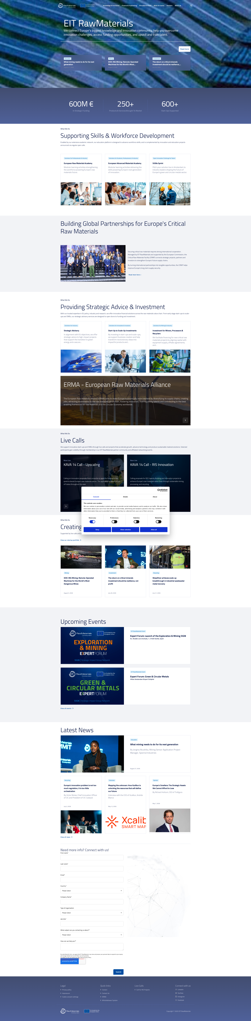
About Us (178, 5)
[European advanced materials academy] (125, 179)
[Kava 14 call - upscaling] (92, 483)
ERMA (104, 997)
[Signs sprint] (169, 179)
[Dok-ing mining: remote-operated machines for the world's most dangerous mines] (81, 571)
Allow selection (125, 529)
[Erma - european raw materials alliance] (125, 400)
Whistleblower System (109, 1000)
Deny (97, 529)
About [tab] (155, 497)
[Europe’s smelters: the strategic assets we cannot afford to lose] (169, 804)
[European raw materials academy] (81, 179)
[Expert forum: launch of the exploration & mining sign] (125, 645)
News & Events (159, 5)
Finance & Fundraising (129, 5)
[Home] (76, 5)
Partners (169, 5)
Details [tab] (125, 497)
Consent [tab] (96, 497)
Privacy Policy (87, 957)
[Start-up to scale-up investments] (125, 347)
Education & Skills (145, 5)
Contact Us (105, 993)
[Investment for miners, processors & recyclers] (169, 347)
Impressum (66, 993)
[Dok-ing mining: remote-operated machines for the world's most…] (125, 62)
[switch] (114, 521)
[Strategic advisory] (81, 347)
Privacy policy (66, 990)
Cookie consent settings (70, 997)
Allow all (154, 529)
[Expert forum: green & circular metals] (125, 686)
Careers (104, 990)
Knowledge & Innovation (111, 5)
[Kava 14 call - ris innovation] (159, 483)
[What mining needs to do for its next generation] (81, 62)
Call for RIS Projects (143, 990)
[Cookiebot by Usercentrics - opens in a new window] (158, 490)
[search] (191, 5)
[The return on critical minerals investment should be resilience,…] (169, 62)
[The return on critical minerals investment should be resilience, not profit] (125, 571)
